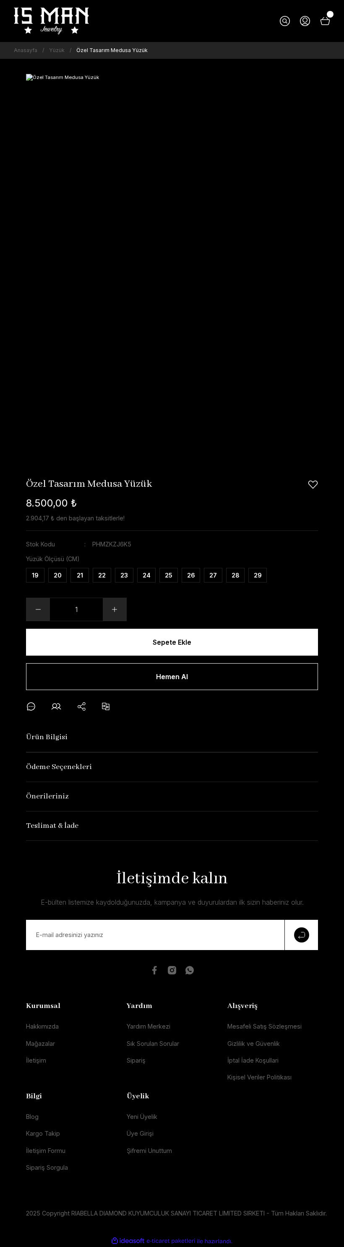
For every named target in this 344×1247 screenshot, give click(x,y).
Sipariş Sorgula (47, 1167)
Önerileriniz (47, 796)
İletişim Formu (45, 1150)
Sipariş (136, 1060)
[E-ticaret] (170, 1241)
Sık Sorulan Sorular (153, 1043)
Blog (32, 1116)
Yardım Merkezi (148, 1026)
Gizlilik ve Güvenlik (253, 1043)
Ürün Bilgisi (47, 737)
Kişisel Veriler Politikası (259, 1077)
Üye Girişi (140, 1133)
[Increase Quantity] (114, 609)
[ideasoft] (128, 1241)
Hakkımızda (42, 1026)
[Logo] (51, 21)
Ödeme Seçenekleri (59, 767)
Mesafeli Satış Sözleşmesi (264, 1026)
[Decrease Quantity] (38, 609)
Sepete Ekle (172, 642)
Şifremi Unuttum (149, 1150)
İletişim (36, 1060)
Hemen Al (172, 676)
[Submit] (301, 935)
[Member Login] (305, 21)
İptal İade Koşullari (253, 1060)
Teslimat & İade (52, 826)
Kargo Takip (43, 1133)
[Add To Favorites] (313, 485)
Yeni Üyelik (142, 1116)
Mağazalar (40, 1043)
